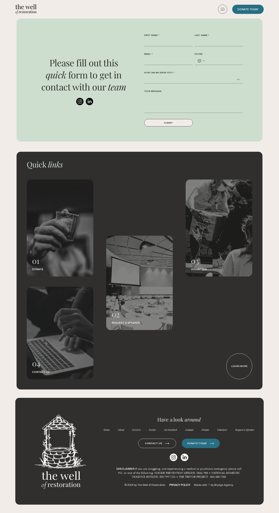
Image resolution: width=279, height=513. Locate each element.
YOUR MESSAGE (152, 91)
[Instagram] (80, 101)
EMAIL (148, 54)
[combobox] (193, 80)
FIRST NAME (151, 35)
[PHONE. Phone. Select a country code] (201, 60)
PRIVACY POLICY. (180, 484)
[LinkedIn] (89, 101)
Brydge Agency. (223, 484)
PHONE (198, 54)
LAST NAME (202, 35)
